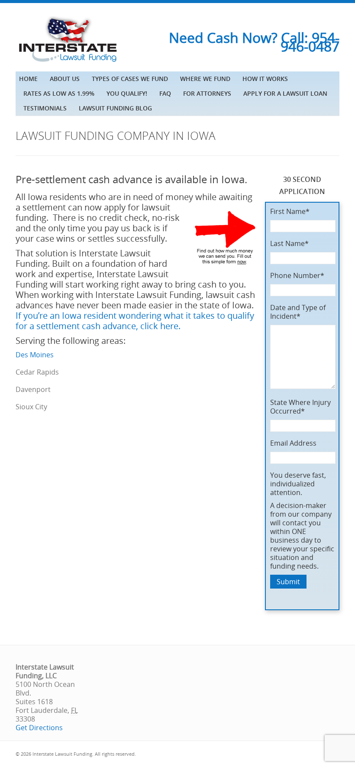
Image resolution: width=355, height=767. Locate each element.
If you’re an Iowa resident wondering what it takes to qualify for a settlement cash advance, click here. (135, 321)
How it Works (265, 78)
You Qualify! (126, 93)
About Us (65, 78)
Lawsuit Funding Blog (115, 108)
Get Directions (39, 727)
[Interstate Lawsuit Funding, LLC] (67, 63)
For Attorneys (207, 93)
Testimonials (45, 108)
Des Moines (35, 354)
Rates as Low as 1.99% (58, 93)
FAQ (165, 93)
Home (28, 78)
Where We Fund (205, 78)
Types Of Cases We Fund (130, 78)
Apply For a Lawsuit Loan (285, 93)
